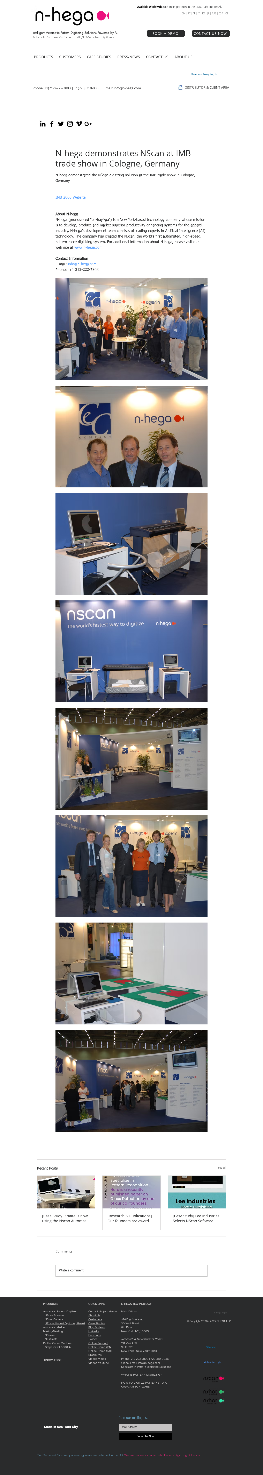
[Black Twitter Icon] (61, 124)
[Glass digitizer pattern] (131, 1192)
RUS (214, 13)
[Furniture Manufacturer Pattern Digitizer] (197, 1192)
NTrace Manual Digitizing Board (65, 1323)
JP (208, 13)
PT (189, 13)
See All (222, 1167)
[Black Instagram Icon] (70, 124)
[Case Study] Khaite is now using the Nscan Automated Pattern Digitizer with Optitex (66, 1218)
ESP (221, 13)
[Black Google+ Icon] (88, 124)
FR (194, 13)
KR (203, 13)
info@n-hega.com (127, 88)
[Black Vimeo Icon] (79, 124)
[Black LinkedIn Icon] (43, 124)
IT (199, 13)
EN (184, 13)
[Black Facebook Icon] (52, 124)
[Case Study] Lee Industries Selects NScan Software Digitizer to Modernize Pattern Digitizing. (196, 1218)
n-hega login (220, 1313)
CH (227, 13)
